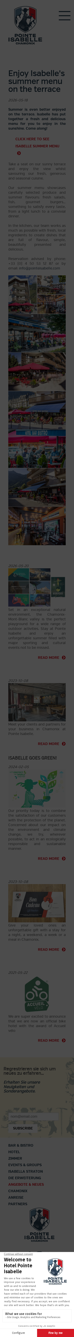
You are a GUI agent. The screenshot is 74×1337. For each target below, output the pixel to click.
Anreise (15, 1197)
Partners (17, 1204)
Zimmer (15, 1158)
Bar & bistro (20, 1145)
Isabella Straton (25, 1171)
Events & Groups (25, 1165)
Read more (49, 657)
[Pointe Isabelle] (25, 24)
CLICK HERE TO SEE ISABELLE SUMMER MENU (37, 143)
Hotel (14, 1152)
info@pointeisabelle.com (39, 268)
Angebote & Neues (26, 1184)
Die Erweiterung (24, 1178)
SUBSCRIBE (23, 1128)
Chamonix (17, 1191)
